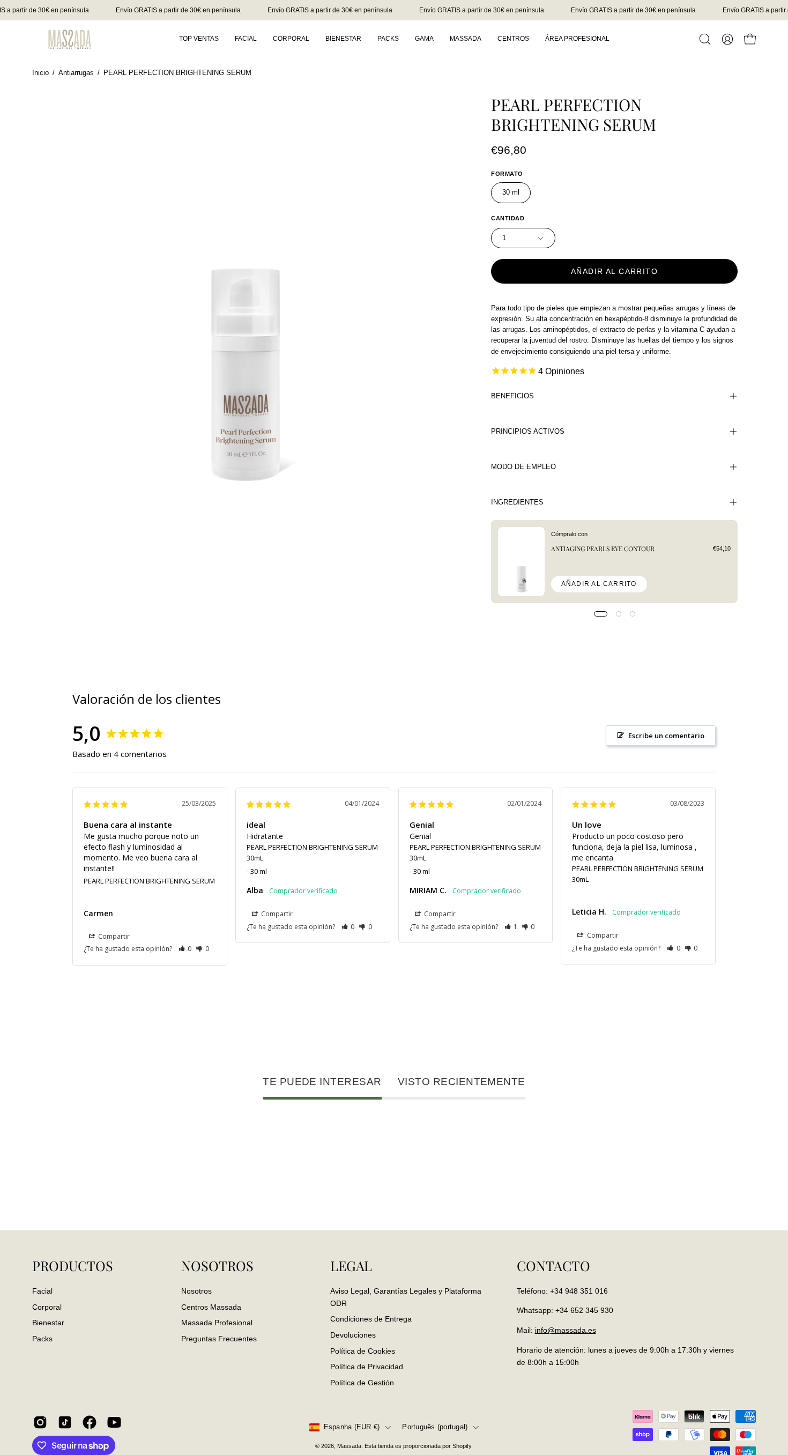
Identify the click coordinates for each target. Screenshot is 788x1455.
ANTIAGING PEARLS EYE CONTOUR (603, 548)
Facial (42, 1291)
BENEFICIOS (512, 396)
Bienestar (48, 1322)
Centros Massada (211, 1306)
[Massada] (69, 38)
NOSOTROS (217, 1265)
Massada (349, 1446)
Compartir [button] (113, 936)
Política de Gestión (362, 1382)
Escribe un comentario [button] (666, 735)
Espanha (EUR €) (352, 1427)
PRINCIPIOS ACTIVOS (527, 431)
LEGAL (351, 1265)
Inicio (40, 73)
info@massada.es (565, 1330)
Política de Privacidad (366, 1366)
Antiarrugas (76, 73)
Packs (42, 1338)
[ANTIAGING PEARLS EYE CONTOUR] (521, 561)
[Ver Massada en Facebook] (89, 1422)
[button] (705, 39)
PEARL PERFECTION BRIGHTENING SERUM (149, 881)
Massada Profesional (216, 1322)
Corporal (47, 1306)
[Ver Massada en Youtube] (114, 1422)
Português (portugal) (434, 1427)
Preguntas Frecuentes (219, 1338)
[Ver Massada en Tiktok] (65, 1422)
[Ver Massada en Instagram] (40, 1422)
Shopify (461, 1446)
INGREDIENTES (517, 502)
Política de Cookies (362, 1350)
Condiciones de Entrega (371, 1319)
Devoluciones (353, 1334)
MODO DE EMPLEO (523, 467)
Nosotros (196, 1291)
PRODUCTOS (72, 1265)
